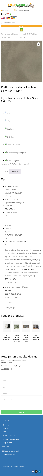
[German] (9, 17)
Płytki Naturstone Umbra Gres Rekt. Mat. (19, 99)
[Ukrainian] (14, 17)
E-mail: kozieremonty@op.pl (10, 366)
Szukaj (21, 26)
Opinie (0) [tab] (15, 171)
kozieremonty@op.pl (9, 374)
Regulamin (7, 443)
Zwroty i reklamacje (10, 439)
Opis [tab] (6, 171)
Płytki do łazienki (18, 34)
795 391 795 (5, 10)
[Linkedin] (39, 471)
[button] (21, 29)
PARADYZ (28, 34)
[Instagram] (36, 471)
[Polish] (2, 17)
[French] (7, 17)
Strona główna (6, 34)
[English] (4, 17)
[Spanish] (12, 17)
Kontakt (5, 428)
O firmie (5, 425)
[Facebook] (33, 471)
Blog (4, 431)
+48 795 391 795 (9, 455)
